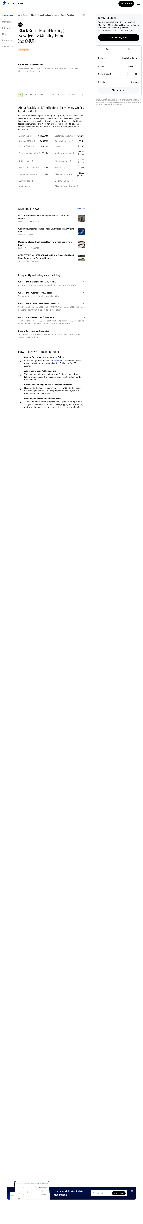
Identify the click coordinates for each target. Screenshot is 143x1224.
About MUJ (7, 16)
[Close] (132, 1191)
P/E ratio (6, 28)
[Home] (13, 3)
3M (36, 95)
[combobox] (130, 58)
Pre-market (7, 40)
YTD (47, 95)
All (68, 95)
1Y (53, 95)
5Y (58, 95)
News (4, 34)
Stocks (25, 15)
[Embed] (82, 95)
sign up (57, 360)
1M (30, 95)
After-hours (7, 46)
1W (25, 95)
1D (20, 95)
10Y (63, 95)
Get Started (126, 3)
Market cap (7, 22)
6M (41, 95)
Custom (75, 95)
